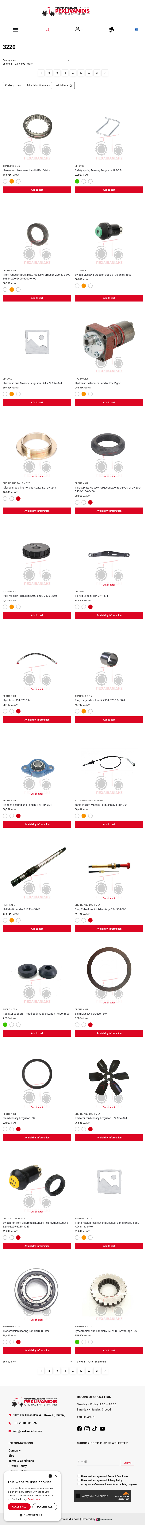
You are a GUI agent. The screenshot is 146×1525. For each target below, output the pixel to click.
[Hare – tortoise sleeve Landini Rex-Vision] (37, 128)
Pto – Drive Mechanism (89, 800)
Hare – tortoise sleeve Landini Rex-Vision (27, 170)
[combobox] (50, 1476)
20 (89, 72)
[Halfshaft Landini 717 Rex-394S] (37, 867)
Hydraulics (82, 270)
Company (15, 1450)
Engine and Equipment (16, 483)
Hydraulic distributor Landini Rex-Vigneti (98, 383)
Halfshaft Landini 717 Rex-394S (21, 909)
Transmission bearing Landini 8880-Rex (26, 1330)
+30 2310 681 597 (25, 1423)
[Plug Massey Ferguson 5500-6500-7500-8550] (37, 554)
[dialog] (32, 1496)
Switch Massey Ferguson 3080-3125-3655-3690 (103, 274)
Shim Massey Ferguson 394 (91, 1013)
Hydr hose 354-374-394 (17, 700)
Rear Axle (9, 905)
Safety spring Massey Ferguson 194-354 (98, 170)
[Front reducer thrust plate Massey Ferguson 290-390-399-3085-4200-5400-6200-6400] (37, 233)
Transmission (11, 166)
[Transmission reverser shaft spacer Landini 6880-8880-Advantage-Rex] (109, 1181)
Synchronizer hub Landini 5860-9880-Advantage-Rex (106, 1330)
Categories (13, 85)
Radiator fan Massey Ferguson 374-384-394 (101, 1118)
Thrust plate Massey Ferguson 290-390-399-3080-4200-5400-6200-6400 (108, 489)
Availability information (37, 510)
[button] (32, 1515)
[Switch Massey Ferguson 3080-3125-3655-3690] (109, 233)
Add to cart (37, 189)
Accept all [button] (19, 1506)
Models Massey (38, 85)
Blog (11, 1455)
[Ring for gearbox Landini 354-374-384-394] (109, 658)
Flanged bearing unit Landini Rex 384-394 (27, 804)
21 (97, 72)
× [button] (55, 1475)
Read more (34, 1499)
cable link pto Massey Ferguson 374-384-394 (101, 804)
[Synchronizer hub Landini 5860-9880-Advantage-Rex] (109, 1289)
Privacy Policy (18, 1466)
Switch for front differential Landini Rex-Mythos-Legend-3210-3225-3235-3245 (36, 1224)
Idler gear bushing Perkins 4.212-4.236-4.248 (29, 487)
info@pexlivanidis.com (27, 1431)
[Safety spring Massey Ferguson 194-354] (109, 128)
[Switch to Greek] (136, 29)
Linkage (79, 166)
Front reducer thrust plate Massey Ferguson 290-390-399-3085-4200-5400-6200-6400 (37, 276)
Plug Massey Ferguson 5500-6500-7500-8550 (30, 595)
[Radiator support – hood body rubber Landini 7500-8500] (37, 972)
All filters (62, 85)
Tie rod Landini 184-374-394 (91, 595)
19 (81, 72)
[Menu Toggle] (16, 29)
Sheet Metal (10, 1009)
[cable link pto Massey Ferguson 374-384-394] (109, 763)
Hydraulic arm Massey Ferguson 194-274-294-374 (32, 383)
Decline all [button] (44, 1506)
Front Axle (10, 270)
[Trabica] (104, 1519)
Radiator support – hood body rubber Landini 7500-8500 (36, 1013)
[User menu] (79, 29)
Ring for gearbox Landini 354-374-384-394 (100, 700)
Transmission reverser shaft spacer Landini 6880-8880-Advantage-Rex (107, 1224)
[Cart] (110, 29)
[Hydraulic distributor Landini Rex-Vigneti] (109, 341)
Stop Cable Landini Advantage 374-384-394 (100, 909)
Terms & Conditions (21, 1461)
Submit (127, 1462)
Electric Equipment (15, 1218)
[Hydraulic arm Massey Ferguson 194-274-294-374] (37, 341)
